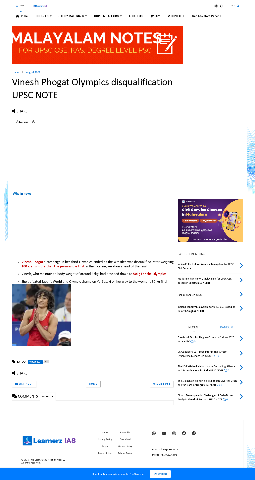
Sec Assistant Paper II (206, 16)
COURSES (42, 16)
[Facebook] (184, 434)
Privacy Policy (104, 439)
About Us (125, 432)
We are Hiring (125, 446)
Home (23, 16)
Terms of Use (105, 453)
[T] (194, 434)
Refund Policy (125, 453)
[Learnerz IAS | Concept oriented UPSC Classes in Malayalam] (40, 7)
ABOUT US (136, 16)
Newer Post (24, 384)
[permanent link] (33, 122)
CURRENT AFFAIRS (106, 16)
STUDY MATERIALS (71, 16)
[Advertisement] (45, 157)
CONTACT (177, 16)
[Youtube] (164, 434)
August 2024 (33, 72)
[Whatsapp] (154, 434)
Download (160, 474)
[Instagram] (174, 434)
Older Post (162, 384)
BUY (157, 16)
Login (105, 446)
